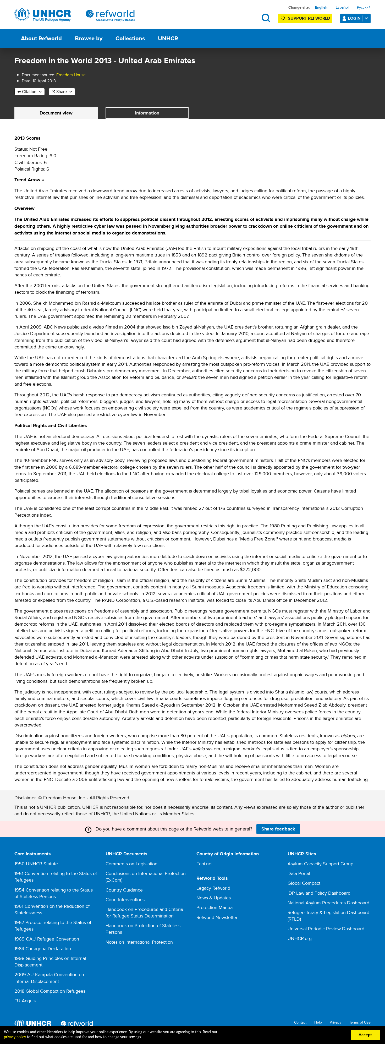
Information (147, 113)
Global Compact (304, 883)
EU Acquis (25, 1000)
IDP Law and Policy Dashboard (319, 893)
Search (266, 18)
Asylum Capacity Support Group (320, 863)
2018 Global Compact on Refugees (49, 991)
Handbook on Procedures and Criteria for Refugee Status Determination (144, 912)
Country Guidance (124, 890)
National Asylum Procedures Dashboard (328, 902)
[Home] (74, 15)
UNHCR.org (300, 938)
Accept (365, 1035)
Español (342, 7)
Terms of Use (360, 1022)
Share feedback (278, 829)
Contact (300, 1022)
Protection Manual (215, 907)
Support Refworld (309, 18)
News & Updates (213, 897)
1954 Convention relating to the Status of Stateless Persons (53, 893)
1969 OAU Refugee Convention (46, 939)
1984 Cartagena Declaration (42, 948)
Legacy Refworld (213, 888)
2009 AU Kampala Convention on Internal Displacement (49, 977)
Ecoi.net (204, 863)
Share (61, 92)
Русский (364, 7)
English (321, 7)
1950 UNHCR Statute (36, 863)
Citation (29, 92)
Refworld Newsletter (217, 917)
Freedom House (71, 75)
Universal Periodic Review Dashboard (326, 928)
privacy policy (15, 1037)
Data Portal (299, 873)
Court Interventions (125, 899)
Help (318, 1022)
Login (354, 18)
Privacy (335, 1022)
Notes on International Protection (139, 942)
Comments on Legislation (131, 863)
